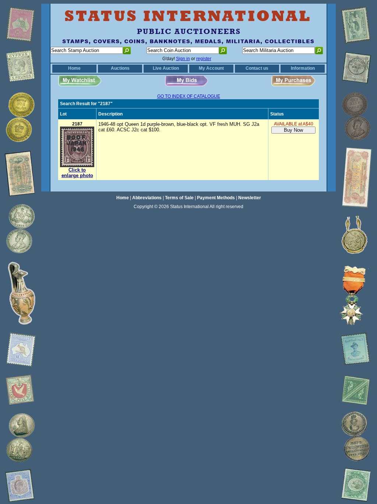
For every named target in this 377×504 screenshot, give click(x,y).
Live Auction (166, 68)
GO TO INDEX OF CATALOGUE (188, 96)
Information (303, 68)
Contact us (257, 68)
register (203, 58)
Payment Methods (216, 197)
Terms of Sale (179, 197)
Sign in (183, 58)
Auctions (120, 68)
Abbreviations (147, 197)
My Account (211, 68)
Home (74, 68)
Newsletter (249, 197)
